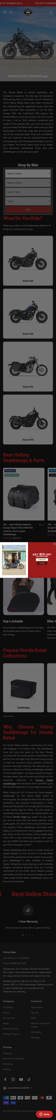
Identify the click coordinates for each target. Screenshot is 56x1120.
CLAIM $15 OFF (42, 559)
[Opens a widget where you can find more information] (44, 1114)
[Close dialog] (54, 544)
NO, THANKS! (41, 563)
